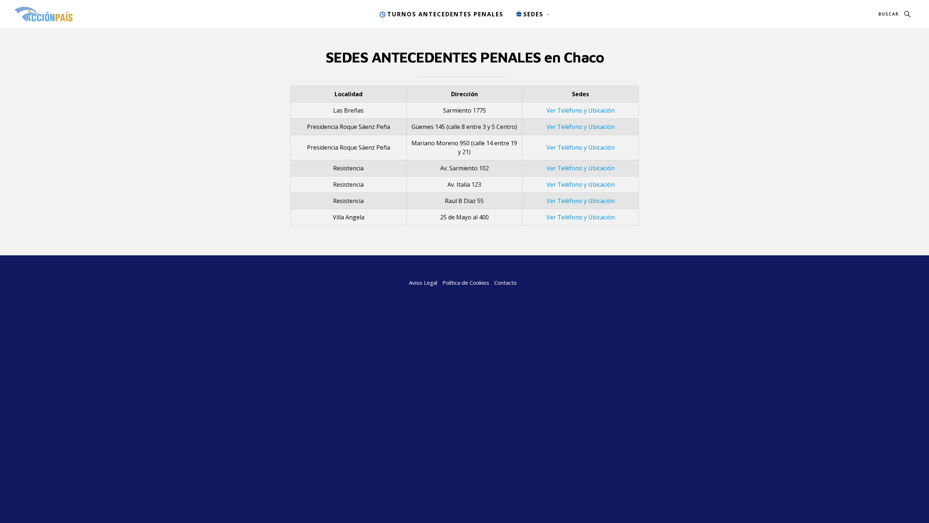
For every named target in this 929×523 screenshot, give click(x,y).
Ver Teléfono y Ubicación (581, 110)
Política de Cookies (465, 282)
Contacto (505, 282)
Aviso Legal (423, 282)
